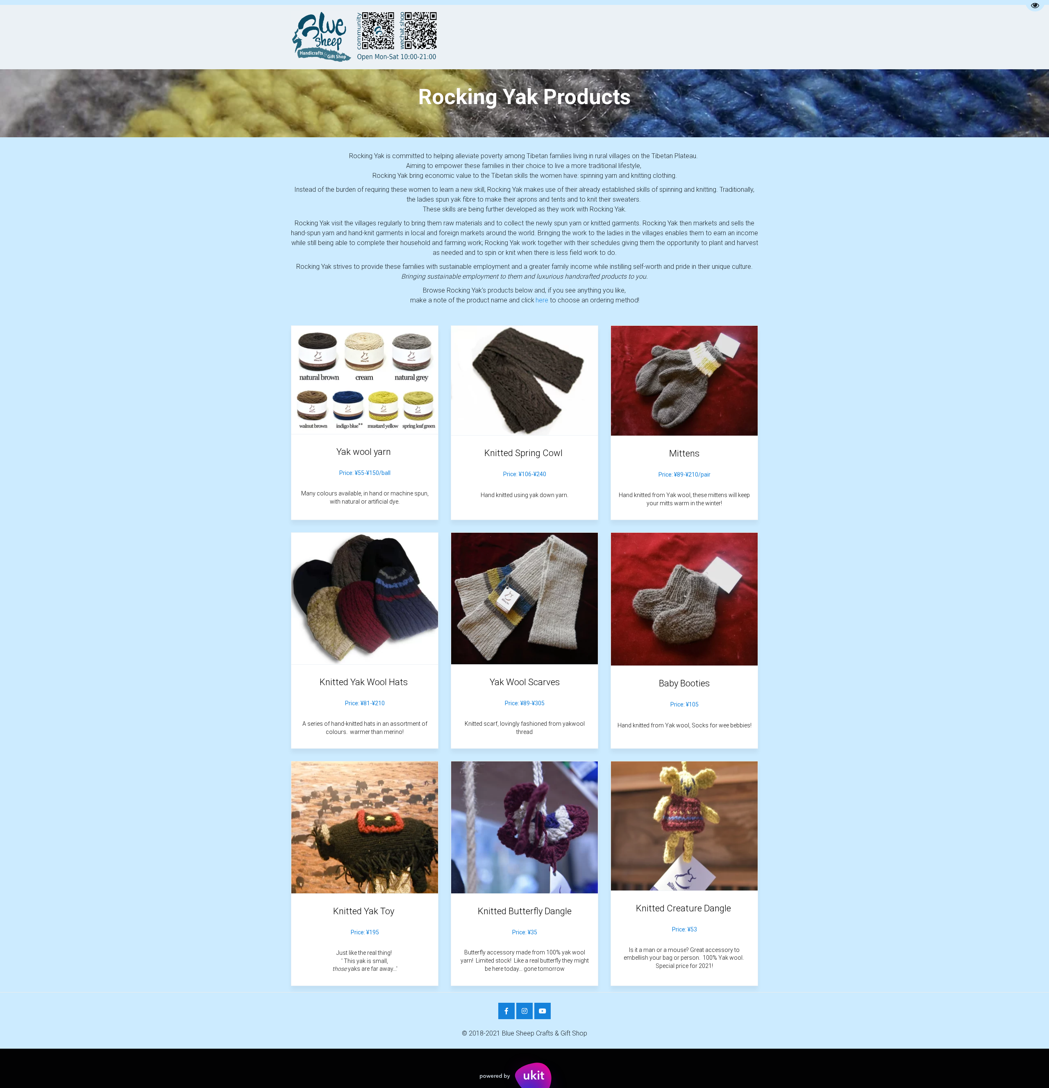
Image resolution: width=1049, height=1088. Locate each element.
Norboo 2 (707, 37)
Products (508, 37)
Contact (557, 37)
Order (595, 37)
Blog (629, 37)
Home (369, 37)
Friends (664, 37)
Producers (456, 37)
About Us (410, 37)
